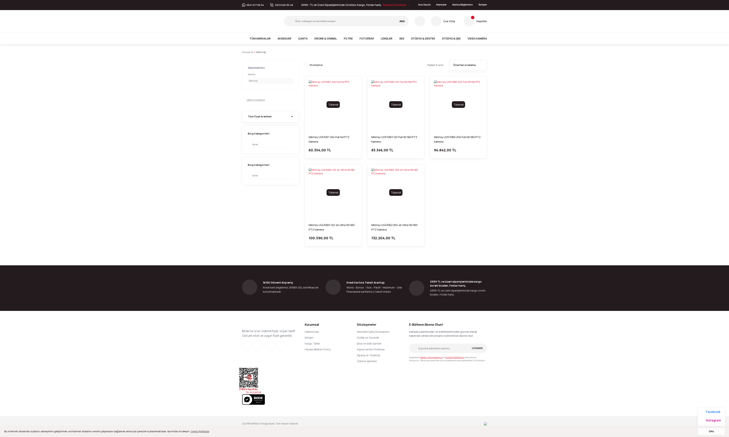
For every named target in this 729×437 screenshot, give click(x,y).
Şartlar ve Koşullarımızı (431, 357)
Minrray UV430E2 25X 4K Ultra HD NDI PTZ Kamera (394, 227)
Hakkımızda (312, 331)
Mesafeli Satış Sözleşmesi (373, 331)
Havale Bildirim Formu (318, 349)
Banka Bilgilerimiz (462, 4)
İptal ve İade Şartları (369, 343)
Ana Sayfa (424, 4)
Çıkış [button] (711, 431)
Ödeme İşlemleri (367, 361)
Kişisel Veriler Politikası (371, 349)
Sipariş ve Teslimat (368, 355)
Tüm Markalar (260, 38)
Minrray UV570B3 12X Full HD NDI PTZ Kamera (394, 139)
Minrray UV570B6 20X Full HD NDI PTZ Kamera (457, 139)
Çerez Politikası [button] (200, 431)
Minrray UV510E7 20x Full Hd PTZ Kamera (329, 139)
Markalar (441, 4)
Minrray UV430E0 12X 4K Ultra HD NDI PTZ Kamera (332, 227)
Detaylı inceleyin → (396, 5)
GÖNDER (477, 348)
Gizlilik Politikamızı (455, 357)
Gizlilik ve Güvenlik (368, 337)
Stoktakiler (316, 65)
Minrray (261, 52)
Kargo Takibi (312, 343)
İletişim (483, 4)
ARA (402, 21)
